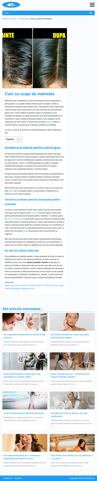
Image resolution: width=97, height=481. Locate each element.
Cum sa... (13, 19)
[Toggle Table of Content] (17, 140)
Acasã (5, 19)
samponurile (17, 219)
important (34, 213)
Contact (18, 478)
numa (9, 219)
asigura (49, 122)
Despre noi (8, 478)
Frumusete (23, 19)
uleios (11, 191)
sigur (26, 231)
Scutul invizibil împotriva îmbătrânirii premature (24, 413)
